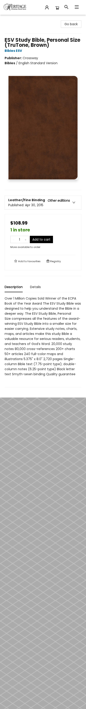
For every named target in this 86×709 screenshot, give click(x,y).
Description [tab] (14, 287)
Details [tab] (35, 287)
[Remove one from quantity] (13, 239)
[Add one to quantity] (25, 239)
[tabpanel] (43, 341)
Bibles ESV (13, 50)
